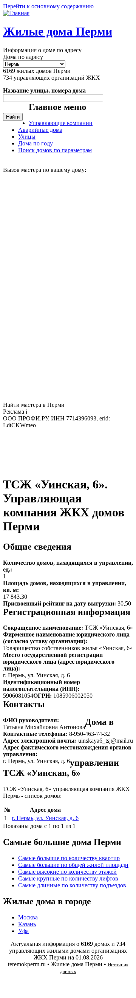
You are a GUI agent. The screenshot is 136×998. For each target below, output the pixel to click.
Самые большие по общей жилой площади (73, 865)
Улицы (27, 136)
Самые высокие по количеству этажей (67, 871)
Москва (28, 917)
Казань (27, 924)
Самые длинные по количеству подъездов (72, 885)
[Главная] (16, 13)
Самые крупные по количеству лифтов (68, 878)
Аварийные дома (40, 130)
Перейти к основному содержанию (48, 6)
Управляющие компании (61, 123)
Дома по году (35, 143)
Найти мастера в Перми (34, 405)
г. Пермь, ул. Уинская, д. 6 (45, 818)
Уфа (23, 931)
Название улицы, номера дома (44, 90)
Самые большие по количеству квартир (69, 858)
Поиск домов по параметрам (55, 150)
